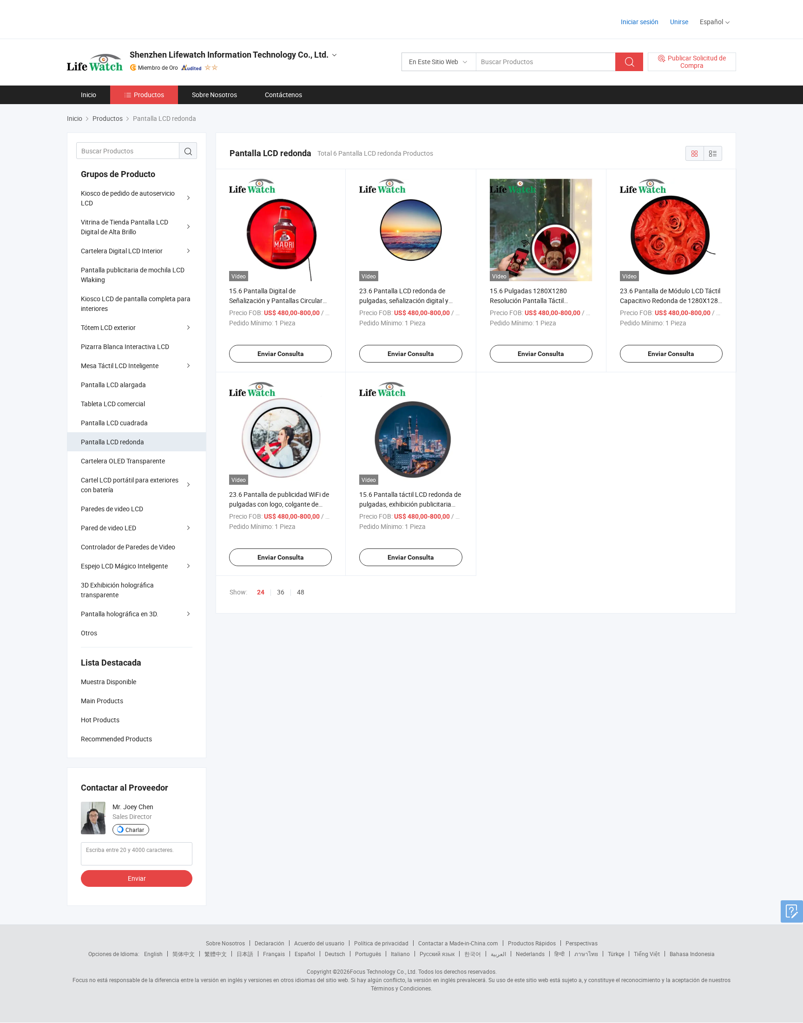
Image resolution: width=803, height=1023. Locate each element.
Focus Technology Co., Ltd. (383, 971)
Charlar (134, 829)
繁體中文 (215, 953)
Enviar (137, 878)
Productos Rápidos (532, 943)
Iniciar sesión (639, 21)
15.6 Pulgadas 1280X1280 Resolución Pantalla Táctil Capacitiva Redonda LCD (528, 300)
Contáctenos (283, 94)
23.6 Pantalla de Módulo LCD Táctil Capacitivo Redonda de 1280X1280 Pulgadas (671, 300)
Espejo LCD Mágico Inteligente (124, 565)
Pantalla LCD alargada (113, 384)
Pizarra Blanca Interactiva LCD (125, 346)
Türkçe (616, 953)
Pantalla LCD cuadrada (114, 422)
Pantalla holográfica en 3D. (119, 613)
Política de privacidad (381, 943)
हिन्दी (559, 953)
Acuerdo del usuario (319, 943)
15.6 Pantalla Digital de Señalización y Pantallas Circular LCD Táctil (276, 300)
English (153, 953)
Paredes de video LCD (112, 508)
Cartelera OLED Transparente (123, 460)
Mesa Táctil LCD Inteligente (119, 365)
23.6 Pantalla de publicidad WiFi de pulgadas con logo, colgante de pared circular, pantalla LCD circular (280, 504)
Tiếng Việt (647, 953)
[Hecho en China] (126, 18)
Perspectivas (582, 943)
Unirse (679, 21)
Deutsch (335, 953)
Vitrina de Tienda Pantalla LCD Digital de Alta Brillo (124, 227)
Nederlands (530, 953)
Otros (89, 632)
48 (300, 591)
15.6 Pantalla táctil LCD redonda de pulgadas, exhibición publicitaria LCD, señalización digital (410, 504)
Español (305, 953)
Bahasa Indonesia (692, 953)
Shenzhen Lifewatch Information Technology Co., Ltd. (229, 54)
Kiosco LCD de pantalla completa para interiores (136, 303)
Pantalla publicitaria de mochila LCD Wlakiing (132, 274)
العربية (498, 953)
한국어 (472, 953)
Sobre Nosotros (214, 94)
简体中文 (183, 953)
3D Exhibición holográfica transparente (117, 590)
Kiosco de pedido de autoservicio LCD (128, 198)
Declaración (269, 943)
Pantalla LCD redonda (112, 441)
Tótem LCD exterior (108, 327)
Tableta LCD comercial (113, 403)
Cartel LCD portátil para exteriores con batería (129, 484)
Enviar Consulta (280, 353)
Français (274, 953)
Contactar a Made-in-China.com (458, 943)
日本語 (245, 953)
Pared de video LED (108, 527)
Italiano (400, 953)
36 (280, 591)
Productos (149, 94)
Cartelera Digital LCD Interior (122, 250)
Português (368, 953)
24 (260, 592)
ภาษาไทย (586, 953)
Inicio (88, 94)
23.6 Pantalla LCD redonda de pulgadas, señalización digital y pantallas (403, 300)
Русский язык (437, 953)
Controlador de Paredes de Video (128, 546)
